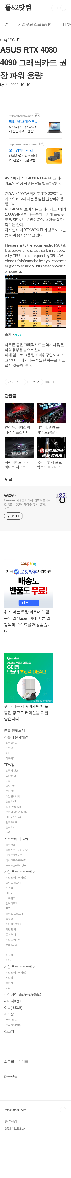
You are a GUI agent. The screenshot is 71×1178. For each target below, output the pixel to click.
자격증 (9, 1013)
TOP (63, 1110)
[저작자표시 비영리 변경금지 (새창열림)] (48, 382)
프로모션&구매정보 (16, 865)
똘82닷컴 (18, 8)
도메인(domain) (13, 806)
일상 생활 (11, 775)
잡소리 (9, 1031)
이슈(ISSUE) (13, 1007)
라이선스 (10, 844)
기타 (8, 960)
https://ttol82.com (15, 1109)
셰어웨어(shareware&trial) (22, 994)
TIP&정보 (11, 764)
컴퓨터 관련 (12, 770)
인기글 (23, 1061)
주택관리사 (12, 1019)
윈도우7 (10, 827)
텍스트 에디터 (13, 939)
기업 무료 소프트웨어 (20, 871)
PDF (8, 908)
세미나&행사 (13, 1000)
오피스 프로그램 (14, 913)
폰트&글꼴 (11, 944)
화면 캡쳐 (11, 929)
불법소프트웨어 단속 (17, 850)
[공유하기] (16, 382)
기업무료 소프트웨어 (35, 24)
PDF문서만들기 (14, 817)
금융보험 (10, 786)
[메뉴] (63, 8)
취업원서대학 (13, 796)
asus (17, 334)
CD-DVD (10, 893)
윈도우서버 (12, 822)
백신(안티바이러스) (16, 877)
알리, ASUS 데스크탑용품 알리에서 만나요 (23, 121)
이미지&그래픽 (13, 924)
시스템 (9, 888)
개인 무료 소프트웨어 (20, 966)
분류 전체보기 (14, 730)
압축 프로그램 (13, 882)
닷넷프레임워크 (14, 855)
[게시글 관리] (21, 382)
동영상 (9, 919)
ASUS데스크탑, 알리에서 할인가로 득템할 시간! (23, 129)
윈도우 (9, 748)
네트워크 (10, 898)
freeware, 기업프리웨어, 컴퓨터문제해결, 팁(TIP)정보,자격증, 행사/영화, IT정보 (27, 504)
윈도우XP (11, 801)
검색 (54, 8)
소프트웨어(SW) (16, 838)
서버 (8, 753)
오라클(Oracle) (13, 1025)
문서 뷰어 (11, 934)
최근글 (9, 1061)
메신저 (9, 955)
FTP (8, 950)
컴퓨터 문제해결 (16, 736)
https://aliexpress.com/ (21, 115)
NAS (8, 832)
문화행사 (10, 791)
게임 (8, 781)
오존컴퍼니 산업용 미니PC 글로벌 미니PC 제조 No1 (23, 150)
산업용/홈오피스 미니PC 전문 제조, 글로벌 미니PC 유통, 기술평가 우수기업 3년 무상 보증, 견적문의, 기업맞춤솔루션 (23, 158)
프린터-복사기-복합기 (17, 812)
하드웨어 (10, 758)
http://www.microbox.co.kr (23, 144)
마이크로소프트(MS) (16, 860)
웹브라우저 (12, 743)
